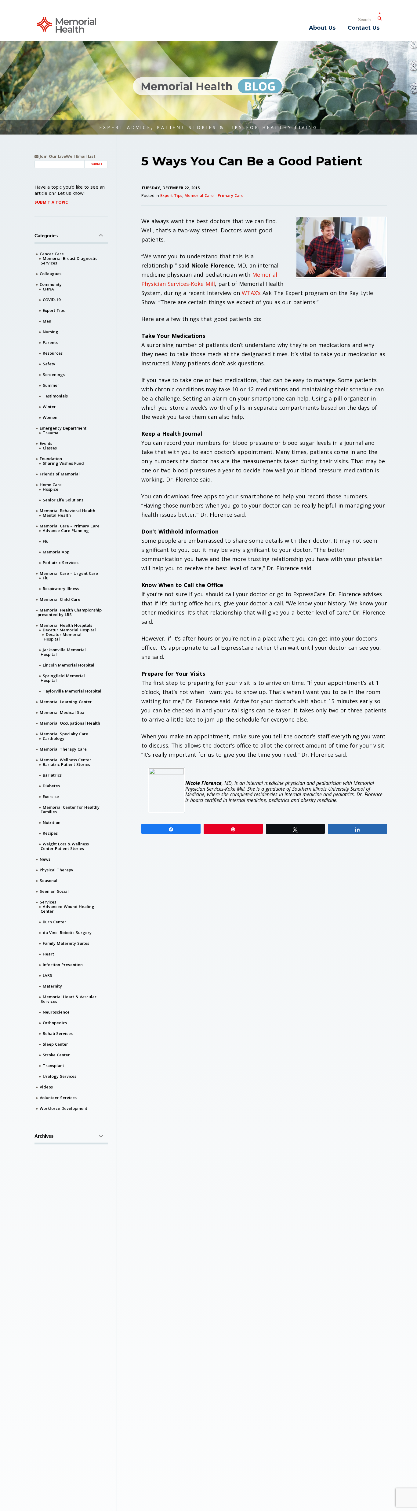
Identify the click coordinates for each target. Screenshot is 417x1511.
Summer (51, 385)
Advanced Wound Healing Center (67, 909)
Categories (46, 235)
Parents (50, 342)
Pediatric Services (60, 562)
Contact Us (363, 28)
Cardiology (53, 738)
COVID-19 (51, 299)
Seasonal (48, 880)
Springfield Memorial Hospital (63, 678)
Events (46, 443)
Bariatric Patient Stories (66, 764)
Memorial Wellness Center (65, 760)
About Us (322, 28)
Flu (46, 541)
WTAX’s (251, 293)
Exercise (51, 796)
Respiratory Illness (61, 588)
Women (50, 417)
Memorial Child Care (60, 599)
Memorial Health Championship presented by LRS (70, 612)
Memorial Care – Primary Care (70, 526)
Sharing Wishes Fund (63, 463)
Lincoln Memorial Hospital (68, 665)
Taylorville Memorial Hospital (72, 691)
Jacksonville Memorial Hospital (63, 652)
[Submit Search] (379, 17)
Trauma (50, 432)
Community (51, 284)
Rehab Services (58, 1033)
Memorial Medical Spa (62, 712)
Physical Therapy (56, 870)
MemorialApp (56, 552)
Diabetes (51, 786)
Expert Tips (171, 195)
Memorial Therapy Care (63, 749)
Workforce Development (63, 1108)
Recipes (50, 833)
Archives (43, 1136)
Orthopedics (55, 1022)
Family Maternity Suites (66, 943)
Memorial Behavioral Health (67, 510)
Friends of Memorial (60, 474)
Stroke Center (56, 1055)
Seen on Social (54, 891)
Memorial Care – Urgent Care (69, 573)
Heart (48, 954)
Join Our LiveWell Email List (67, 156)
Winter (49, 406)
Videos (46, 1087)
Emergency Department (63, 428)
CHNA (48, 289)
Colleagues (50, 273)
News (45, 859)
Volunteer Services (58, 1097)
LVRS (47, 975)
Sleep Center (55, 1044)
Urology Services (59, 1076)
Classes (50, 448)
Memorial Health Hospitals (66, 625)
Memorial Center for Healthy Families (70, 809)
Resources (53, 353)
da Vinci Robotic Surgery (67, 932)
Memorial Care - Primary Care (214, 195)
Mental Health (57, 515)
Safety (49, 364)
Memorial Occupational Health (70, 723)
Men (47, 321)
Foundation (51, 458)
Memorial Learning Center (66, 701)
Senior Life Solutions (63, 500)
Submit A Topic (51, 202)
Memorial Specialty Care (64, 734)
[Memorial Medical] (66, 24)
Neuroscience (56, 1012)
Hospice (50, 489)
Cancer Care (52, 254)
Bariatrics (52, 775)
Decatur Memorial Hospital (69, 630)
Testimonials (55, 396)
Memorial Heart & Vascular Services (68, 999)
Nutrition (51, 822)
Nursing (50, 331)
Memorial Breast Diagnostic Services (69, 261)
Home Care (51, 484)
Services (48, 902)
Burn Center (54, 922)
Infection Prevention (63, 964)
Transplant (53, 1065)
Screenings (54, 374)
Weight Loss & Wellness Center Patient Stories (65, 846)
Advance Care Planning (66, 530)
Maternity (52, 986)
